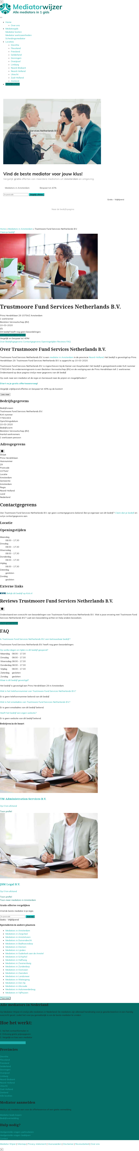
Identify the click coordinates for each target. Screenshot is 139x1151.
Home (8, 22)
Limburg (15, 64)
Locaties (9, 41)
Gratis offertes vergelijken (13, 335)
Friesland (15, 51)
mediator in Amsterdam (61, 357)
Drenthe (15, 45)
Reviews (61, 341)
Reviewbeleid (82, 1144)
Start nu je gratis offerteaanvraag (18, 383)
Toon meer (5, 998)
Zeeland (15, 81)
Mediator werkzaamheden (18, 35)
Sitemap (22, 1144)
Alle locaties (6, 1095)
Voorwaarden (54, 1144)
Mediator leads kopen (11, 1115)
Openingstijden (49, 341)
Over (2, 341)
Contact (4, 1138)
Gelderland (16, 54)
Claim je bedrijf (7, 232)
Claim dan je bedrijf (124, 512)
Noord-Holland (18, 71)
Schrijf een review (9, 623)
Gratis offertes (12, 84)
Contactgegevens (32, 341)
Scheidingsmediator (15, 38)
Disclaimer (68, 1144)
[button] (35, 639)
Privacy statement (37, 1144)
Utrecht (14, 74)
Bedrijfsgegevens (14, 341)
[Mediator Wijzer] (31, 13)
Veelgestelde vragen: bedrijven (15, 1135)
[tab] (69, 639)
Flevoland (16, 48)
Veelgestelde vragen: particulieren (17, 1132)
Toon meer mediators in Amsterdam (18, 900)
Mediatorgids (11, 28)
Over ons (15, 25)
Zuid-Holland (17, 77)
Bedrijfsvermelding (9, 1118)
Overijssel (15, 61)
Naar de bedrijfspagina (63, 209)
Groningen (16, 58)
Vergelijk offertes (36, 195)
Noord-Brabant (18, 67)
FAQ (68, 341)
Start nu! (30, 917)
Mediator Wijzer (8, 1144)
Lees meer (5, 394)
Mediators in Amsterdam (20, 228)
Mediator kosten (13, 32)
